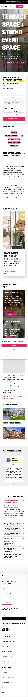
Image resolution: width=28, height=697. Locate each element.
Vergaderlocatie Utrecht (8, 641)
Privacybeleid (5, 682)
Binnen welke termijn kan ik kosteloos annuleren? (12, 524)
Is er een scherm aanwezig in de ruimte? (13, 534)
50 (15, 101)
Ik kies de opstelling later (14, 97)
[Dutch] (11, 6)
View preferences (14, 354)
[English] (13, 6)
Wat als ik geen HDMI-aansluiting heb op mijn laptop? (11, 543)
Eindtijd (16, 111)
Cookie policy (9, 356)
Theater (6, 92)
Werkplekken (5, 646)
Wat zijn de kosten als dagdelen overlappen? (11, 501)
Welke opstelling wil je (9, 88)
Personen (16, 106)
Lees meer (24, 1)
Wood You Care (6, 661)
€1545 (5, 84)
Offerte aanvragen (13, 118)
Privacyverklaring (16, 356)
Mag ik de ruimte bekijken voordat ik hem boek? (12, 529)
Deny (14, 349)
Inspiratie (4, 692)
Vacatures (5, 687)
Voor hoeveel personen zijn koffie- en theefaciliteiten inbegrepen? (12, 556)
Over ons (4, 672)
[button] (26, 6)
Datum (4, 106)
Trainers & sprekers (7, 651)
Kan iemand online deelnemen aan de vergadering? (9, 549)
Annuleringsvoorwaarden (8, 677)
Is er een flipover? (9, 538)
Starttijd (5, 111)
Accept (14, 345)
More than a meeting (7, 656)
